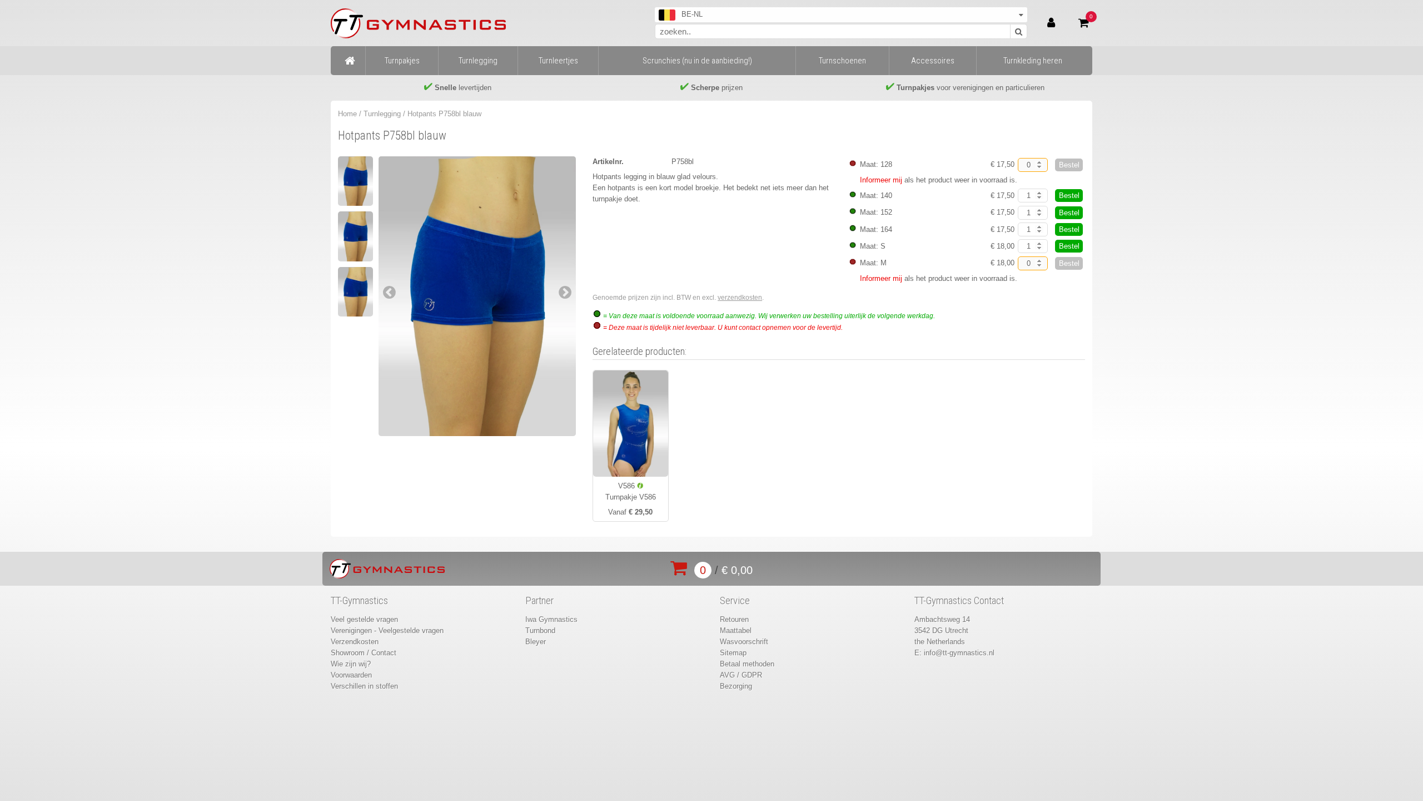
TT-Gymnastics (359, 601)
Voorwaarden (351, 675)
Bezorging (736, 686)
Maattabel (736, 630)
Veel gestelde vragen (364, 619)
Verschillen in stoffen (364, 686)
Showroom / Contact (363, 653)
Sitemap (733, 653)
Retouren (734, 619)
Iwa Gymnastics (551, 619)
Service (735, 601)
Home (347, 114)
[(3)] (355, 292)
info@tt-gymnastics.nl (959, 653)
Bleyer (535, 641)
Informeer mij (881, 180)
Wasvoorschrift (744, 641)
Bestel (1069, 165)
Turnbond (540, 630)
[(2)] (355, 236)
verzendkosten (740, 297)
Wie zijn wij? (351, 664)
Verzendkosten (355, 641)
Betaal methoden (747, 664)
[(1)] (355, 181)
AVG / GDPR (741, 675)
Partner (539, 601)
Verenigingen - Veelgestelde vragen (387, 630)
